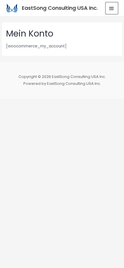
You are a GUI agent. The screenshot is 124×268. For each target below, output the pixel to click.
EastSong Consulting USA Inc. (60, 8)
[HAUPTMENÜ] (112, 8)
